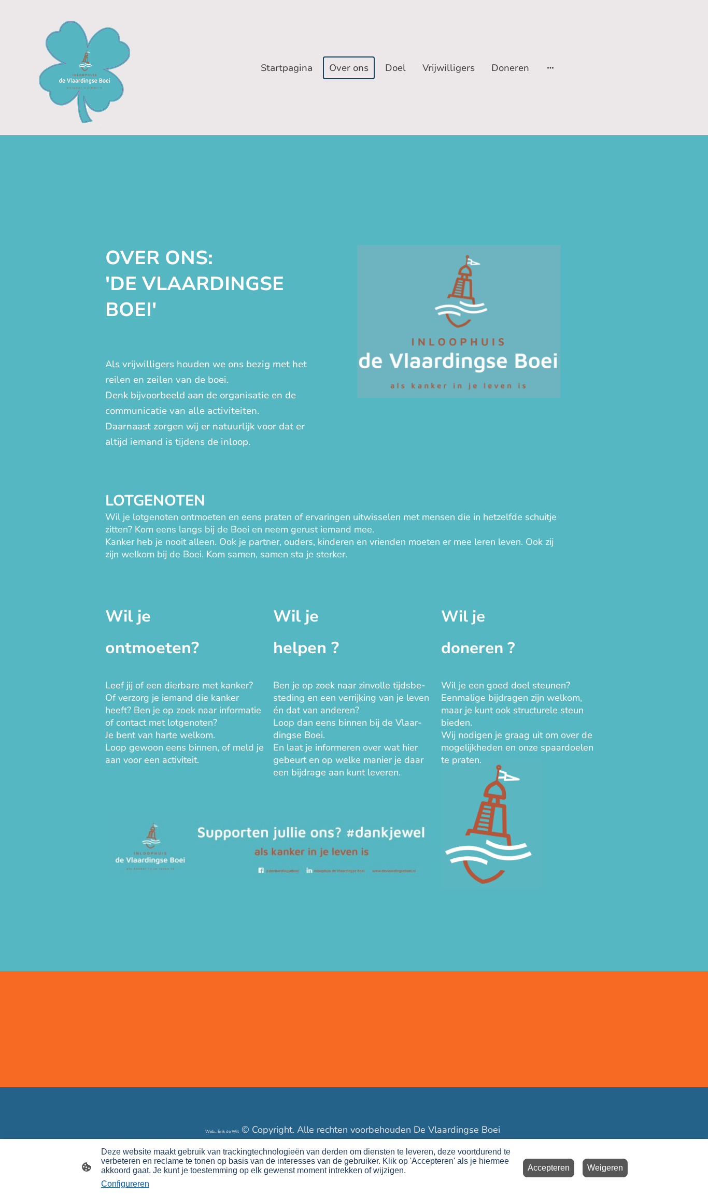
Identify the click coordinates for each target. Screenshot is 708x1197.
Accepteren (549, 1167)
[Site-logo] (84, 67)
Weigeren (605, 1167)
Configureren (125, 1183)
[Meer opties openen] (550, 67)
